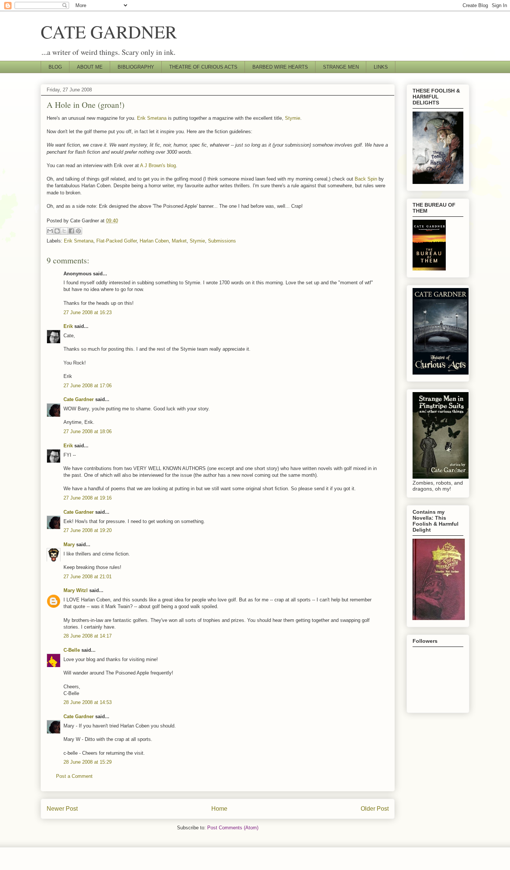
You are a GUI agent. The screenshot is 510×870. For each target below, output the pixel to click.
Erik (68, 326)
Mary (69, 544)
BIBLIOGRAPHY (136, 67)
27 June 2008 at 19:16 (87, 498)
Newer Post (62, 808)
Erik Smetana (152, 118)
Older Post (375, 808)
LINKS (381, 67)
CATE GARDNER (109, 31)
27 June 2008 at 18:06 (87, 431)
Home (219, 808)
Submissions (222, 241)
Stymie (292, 118)
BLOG (55, 67)
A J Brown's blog (158, 165)
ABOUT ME (90, 67)
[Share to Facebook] (71, 231)
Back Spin (366, 179)
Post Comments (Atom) (232, 827)
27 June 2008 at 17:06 (87, 385)
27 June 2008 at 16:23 (87, 312)
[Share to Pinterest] (78, 231)
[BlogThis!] (57, 231)
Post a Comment (74, 776)
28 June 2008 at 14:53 (87, 702)
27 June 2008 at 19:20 (87, 530)
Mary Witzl (75, 590)
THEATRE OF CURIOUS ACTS (203, 67)
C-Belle (71, 650)
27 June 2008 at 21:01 (87, 576)
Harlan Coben (154, 241)
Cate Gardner (78, 399)
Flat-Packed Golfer (116, 241)
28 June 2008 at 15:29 (87, 762)
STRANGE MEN (341, 67)
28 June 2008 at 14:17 (87, 636)
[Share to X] (64, 231)
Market (179, 241)
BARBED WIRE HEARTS (280, 67)
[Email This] (50, 231)
